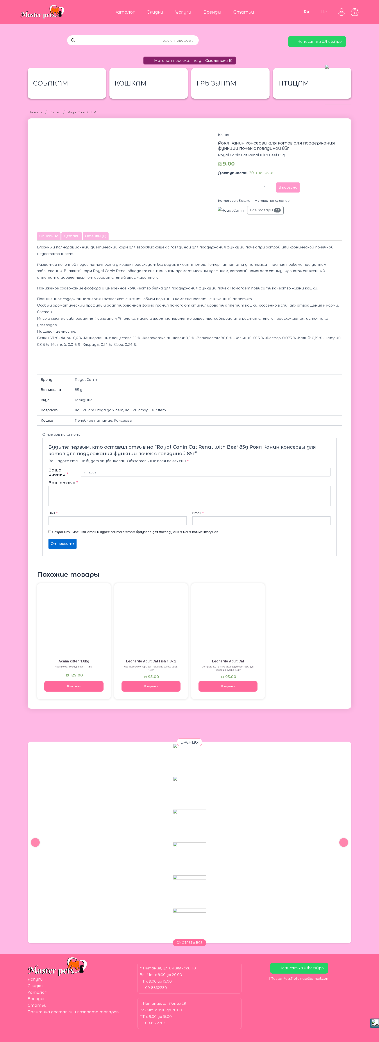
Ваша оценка (58, 472)
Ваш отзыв (63, 482)
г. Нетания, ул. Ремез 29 (163, 1003)
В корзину (288, 187)
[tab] (49, 236)
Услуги (183, 12)
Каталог (124, 12)
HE (324, 11)
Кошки (55, 112)
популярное (279, 201)
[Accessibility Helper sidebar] (374, 1023)
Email (198, 513)
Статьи (243, 12)
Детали (72, 236)
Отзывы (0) (95, 236)
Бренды (212, 12)
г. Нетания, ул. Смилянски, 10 (168, 968)
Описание (48, 236)
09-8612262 (155, 1023)
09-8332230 (156, 988)
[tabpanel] (189, 318)
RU (306, 11)
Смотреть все (189, 943)
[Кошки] (74, 620)
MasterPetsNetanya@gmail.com (299, 978)
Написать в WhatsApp (319, 41)
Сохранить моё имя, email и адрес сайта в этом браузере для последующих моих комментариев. (135, 532)
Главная (36, 112)
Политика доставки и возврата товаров (73, 1012)
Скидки (155, 12)
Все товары (264, 210)
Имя (52, 513)
